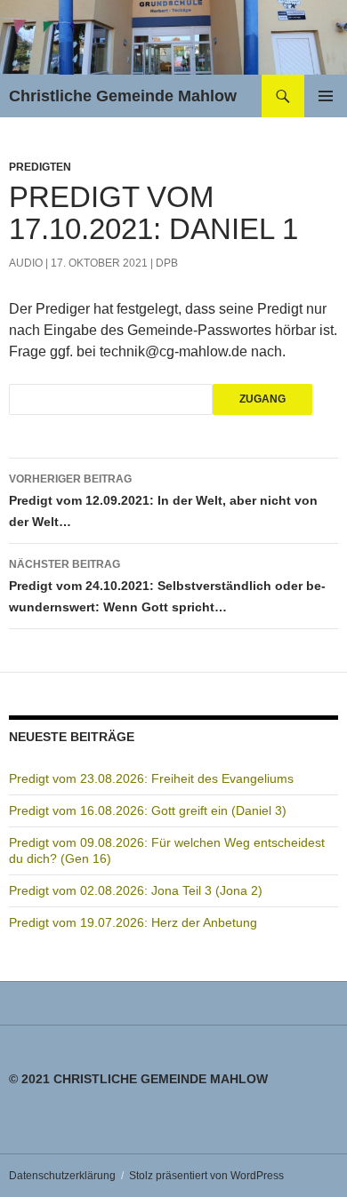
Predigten (40, 167)
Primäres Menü (325, 96)
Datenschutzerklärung (62, 1175)
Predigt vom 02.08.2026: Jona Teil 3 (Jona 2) (135, 890)
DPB (167, 263)
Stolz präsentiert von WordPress (206, 1175)
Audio (26, 263)
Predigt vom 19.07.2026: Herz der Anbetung (133, 922)
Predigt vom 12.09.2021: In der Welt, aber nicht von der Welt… (163, 501)
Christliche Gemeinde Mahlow (123, 96)
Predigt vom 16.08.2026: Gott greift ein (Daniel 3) (147, 810)
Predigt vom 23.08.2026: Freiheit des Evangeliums (151, 778)
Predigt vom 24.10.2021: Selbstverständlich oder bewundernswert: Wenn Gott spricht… (167, 586)
